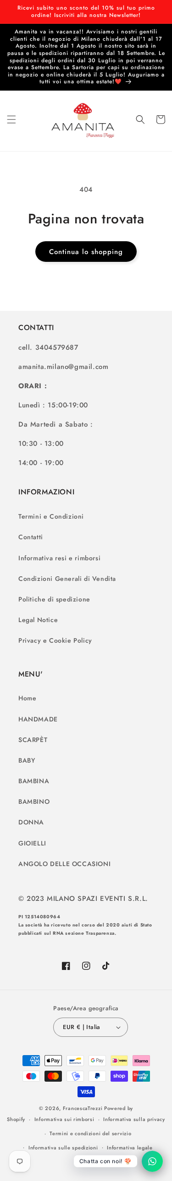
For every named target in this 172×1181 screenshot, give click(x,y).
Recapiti (90, 1161)
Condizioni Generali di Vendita (67, 578)
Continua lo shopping (86, 252)
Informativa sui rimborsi (64, 1119)
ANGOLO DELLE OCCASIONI (64, 863)
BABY (26, 760)
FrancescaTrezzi (83, 1108)
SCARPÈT (32, 739)
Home (27, 698)
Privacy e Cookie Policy (55, 640)
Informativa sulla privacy (134, 1119)
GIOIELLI (32, 843)
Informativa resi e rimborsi (59, 558)
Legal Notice (38, 619)
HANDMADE (38, 719)
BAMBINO (34, 801)
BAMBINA (33, 781)
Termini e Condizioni (51, 516)
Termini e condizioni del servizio (90, 1133)
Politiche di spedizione (54, 599)
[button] (11, 119)
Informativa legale (130, 1147)
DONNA (31, 822)
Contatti (30, 537)
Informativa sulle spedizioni (63, 1147)
